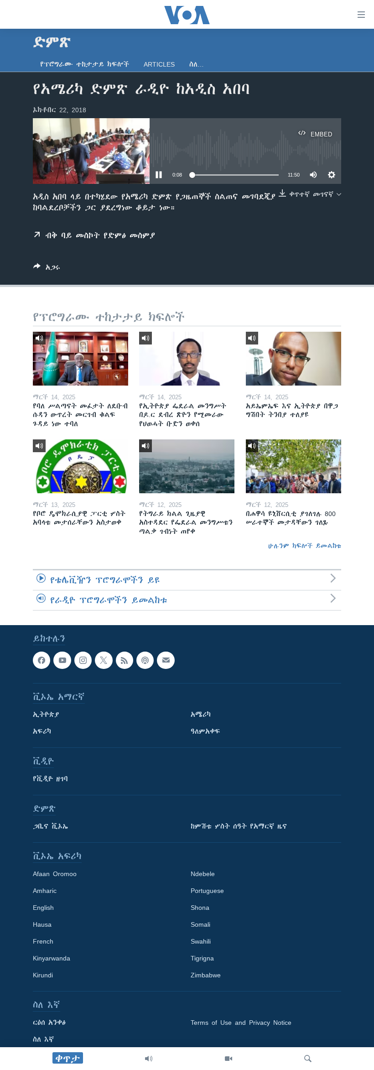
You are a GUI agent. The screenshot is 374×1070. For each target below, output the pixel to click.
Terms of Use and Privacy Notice (241, 1022)
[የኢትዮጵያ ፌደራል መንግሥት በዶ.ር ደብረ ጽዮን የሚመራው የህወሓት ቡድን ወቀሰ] (186, 359)
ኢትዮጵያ (46, 714)
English (43, 907)
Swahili (201, 941)
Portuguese (207, 891)
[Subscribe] (165, 660)
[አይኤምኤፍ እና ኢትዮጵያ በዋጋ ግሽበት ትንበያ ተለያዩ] (293, 359)
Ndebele (203, 874)
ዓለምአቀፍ (205, 731)
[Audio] (148, 1058)
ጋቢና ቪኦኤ (50, 826)
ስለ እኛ (43, 1039)
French (43, 941)
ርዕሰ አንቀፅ (49, 1022)
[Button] (46, 269)
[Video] (228, 1058)
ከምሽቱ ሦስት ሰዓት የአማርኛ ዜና (239, 826)
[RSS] (124, 660)
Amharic (45, 891)
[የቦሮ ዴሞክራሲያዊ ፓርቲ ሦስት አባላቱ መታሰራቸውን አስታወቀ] (80, 466)
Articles (159, 64)
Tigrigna (202, 958)
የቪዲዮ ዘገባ (50, 779)
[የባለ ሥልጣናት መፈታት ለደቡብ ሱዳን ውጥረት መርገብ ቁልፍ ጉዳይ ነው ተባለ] (80, 359)
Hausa (42, 924)
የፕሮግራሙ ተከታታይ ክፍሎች (84, 64)
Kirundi (43, 975)
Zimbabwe (206, 975)
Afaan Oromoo (55, 874)
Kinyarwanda (51, 958)
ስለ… (196, 64)
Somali (200, 924)
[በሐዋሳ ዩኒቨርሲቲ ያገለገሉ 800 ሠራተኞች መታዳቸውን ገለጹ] (293, 466)
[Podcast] (145, 660)
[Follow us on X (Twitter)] (103, 660)
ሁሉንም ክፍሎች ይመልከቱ (304, 545)
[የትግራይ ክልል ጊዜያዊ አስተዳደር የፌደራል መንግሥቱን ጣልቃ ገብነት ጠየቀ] (186, 466)
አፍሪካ (42, 731)
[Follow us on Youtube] (62, 660)
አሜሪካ (201, 714)
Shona (200, 907)
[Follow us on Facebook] (41, 660)
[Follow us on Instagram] (83, 660)
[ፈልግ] (308, 1058)
